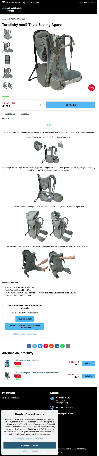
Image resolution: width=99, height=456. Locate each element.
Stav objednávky (79, 449)
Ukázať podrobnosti (30, 451)
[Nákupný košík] (88, 9)
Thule (12, 118)
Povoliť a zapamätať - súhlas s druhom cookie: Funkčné (24, 326)
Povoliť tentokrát (25, 319)
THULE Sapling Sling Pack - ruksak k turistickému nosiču (37, 373)
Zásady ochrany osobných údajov (29, 438)
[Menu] (94, 9)
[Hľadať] (82, 9)
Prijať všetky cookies (29, 445)
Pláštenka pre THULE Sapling (26, 360)
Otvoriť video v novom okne (26, 334)
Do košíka (70, 105)
